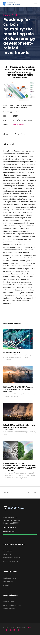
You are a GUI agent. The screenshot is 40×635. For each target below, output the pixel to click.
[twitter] (14, 630)
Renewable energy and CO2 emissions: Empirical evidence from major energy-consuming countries (20, 414)
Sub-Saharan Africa (11, 396)
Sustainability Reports (11, 558)
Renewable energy (29, 394)
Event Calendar (9, 609)
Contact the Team (10, 561)
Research (7, 554)
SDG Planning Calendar (12, 605)
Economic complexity (22, 355)
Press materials (9, 602)
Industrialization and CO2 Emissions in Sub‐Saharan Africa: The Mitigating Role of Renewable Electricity (20, 377)
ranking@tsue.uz (9, 531)
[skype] (10, 630)
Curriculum (7, 551)
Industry (18, 394)
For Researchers (9, 578)
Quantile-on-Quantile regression (16, 478)
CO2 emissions (8, 355)
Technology (7, 360)
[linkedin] (7, 630)
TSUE (29, 627)
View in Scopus (18, 124)
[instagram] (18, 630)
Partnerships (8, 581)
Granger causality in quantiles (25, 473)
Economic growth (20, 341)
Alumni (6, 585)
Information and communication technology (20, 475)
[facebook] (3, 630)
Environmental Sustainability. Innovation (16, 357)
